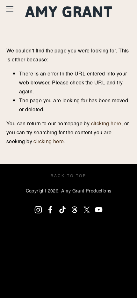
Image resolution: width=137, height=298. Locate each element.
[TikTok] (62, 210)
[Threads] (74, 210)
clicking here (106, 123)
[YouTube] (99, 210)
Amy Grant (69, 11)
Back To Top (68, 175)
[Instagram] (38, 210)
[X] (86, 210)
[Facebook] (50, 210)
